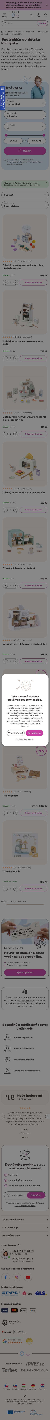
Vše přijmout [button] (34, 733)
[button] (25, 739)
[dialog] (25, 710)
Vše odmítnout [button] (15, 733)
